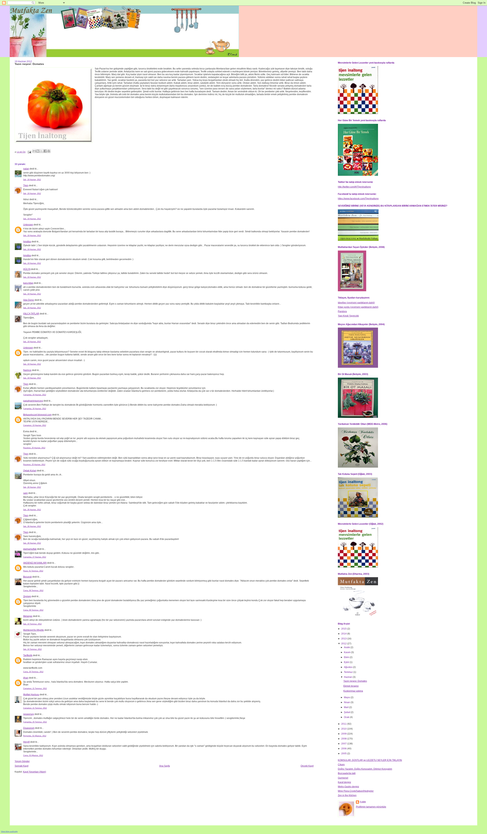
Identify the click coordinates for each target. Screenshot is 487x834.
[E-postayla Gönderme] (29, 152)
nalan (26, 169)
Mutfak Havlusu (31, 694)
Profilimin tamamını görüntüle (371, 807)
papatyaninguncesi (33, 401)
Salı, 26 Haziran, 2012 (32, 487)
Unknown (28, 225)
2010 (344, 729)
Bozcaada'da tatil (347, 773)
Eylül (347, 662)
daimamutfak (30, 549)
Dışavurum (28, 728)
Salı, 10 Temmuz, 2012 (32, 624)
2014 (344, 634)
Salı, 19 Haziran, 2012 (32, 180)
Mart (346, 707)
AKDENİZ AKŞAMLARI (35, 563)
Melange (27, 616)
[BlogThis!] (38, 151)
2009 (344, 734)
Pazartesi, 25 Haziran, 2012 (34, 448)
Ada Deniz (28, 300)
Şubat (347, 712)
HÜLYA (26, 269)
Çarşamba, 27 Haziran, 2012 (34, 557)
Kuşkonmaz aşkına (353, 691)
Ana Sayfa (164, 766)
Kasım (347, 652)
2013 (344, 638)
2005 (344, 753)
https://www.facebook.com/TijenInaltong (358, 198)
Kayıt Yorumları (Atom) (34, 772)
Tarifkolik (27, 655)
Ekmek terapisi (351, 686)
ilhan (25, 678)
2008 (344, 739)
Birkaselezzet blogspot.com (37, 415)
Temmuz (348, 672)
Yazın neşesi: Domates (355, 681)
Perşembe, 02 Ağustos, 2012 (34, 736)
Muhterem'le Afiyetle (33, 630)
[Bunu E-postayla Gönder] (34, 151)
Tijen (25, 185)
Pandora (342, 311)
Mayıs (347, 697)
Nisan (347, 702)
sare (25, 493)
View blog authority (9, 831)
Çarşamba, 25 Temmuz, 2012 (35, 722)
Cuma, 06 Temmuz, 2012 (33, 590)
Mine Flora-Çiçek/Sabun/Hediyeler (356, 791)
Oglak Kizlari (29, 471)
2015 (344, 629)
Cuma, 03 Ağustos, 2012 (33, 755)
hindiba (27, 241)
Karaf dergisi (344, 782)
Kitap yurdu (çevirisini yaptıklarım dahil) (358, 307)
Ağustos (348, 667)
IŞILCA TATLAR (31, 314)
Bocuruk (27, 577)
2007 (344, 743)
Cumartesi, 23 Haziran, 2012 (34, 425)
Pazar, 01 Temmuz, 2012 (33, 571)
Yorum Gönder (22, 761)
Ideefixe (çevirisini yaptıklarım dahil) (356, 303)
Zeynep (27, 596)
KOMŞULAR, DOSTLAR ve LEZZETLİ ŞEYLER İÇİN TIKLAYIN (370, 760)
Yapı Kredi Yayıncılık (348, 316)
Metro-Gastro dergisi (348, 786)
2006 (344, 748)
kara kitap (28, 283)
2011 (344, 724)
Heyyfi (26, 742)
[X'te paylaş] (41, 151)
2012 (344, 643)
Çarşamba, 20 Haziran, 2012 (34, 395)
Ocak (347, 717)
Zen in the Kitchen (347, 795)
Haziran (348, 677)
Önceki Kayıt (307, 766)
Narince (27, 370)
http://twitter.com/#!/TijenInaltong (354, 187)
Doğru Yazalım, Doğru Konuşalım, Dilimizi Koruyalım (365, 769)
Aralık (347, 647)
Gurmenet (343, 778)
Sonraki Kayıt (21, 766)
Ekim (347, 657)
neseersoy (28, 714)
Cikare (341, 764)
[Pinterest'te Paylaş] (49, 151)
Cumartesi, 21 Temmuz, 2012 (35, 688)
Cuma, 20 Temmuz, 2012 (33, 672)
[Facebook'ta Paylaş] (45, 151)
